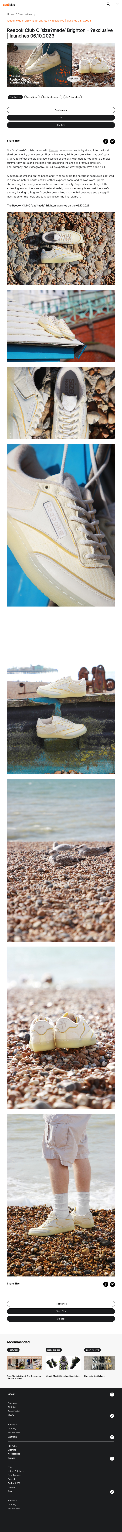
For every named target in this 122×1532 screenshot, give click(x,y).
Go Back (61, 125)
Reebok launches (51, 97)
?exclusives (25, 14)
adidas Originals (16, 1471)
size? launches (72, 97)
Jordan (11, 1487)
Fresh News (32, 97)
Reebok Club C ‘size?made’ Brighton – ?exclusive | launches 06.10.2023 (49, 20)
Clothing (12, 1407)
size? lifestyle (92, 1350)
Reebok (53, 150)
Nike (10, 1467)
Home (10, 14)
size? (61, 117)
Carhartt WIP (14, 1483)
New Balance (14, 1475)
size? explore (53, 1350)
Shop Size (61, 1311)
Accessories (14, 1411)
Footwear (13, 1350)
